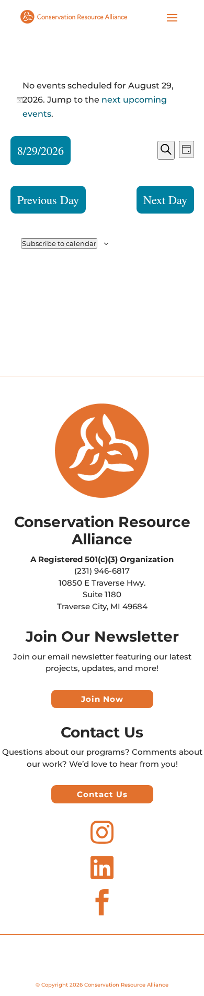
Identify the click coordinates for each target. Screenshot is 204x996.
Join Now (102, 699)
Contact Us (102, 794)
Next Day (165, 199)
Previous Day (48, 199)
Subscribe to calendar (59, 243)
